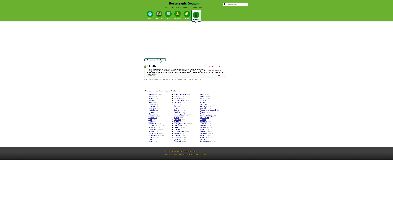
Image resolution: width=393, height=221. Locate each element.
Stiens (151, 104)
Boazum (151, 112)
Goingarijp (177, 129)
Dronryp (202, 106)
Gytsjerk (203, 102)
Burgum (202, 112)
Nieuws (168, 18)
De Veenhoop (179, 116)
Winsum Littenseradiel (208, 110)
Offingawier (178, 126)
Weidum (202, 96)
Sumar (202, 114)
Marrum (177, 122)
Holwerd (177, 139)
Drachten (177, 137)
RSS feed (182, 154)
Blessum (177, 98)
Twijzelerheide (154, 126)
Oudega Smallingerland (208, 116)
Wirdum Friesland (180, 94)
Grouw (176, 104)
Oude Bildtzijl (204, 118)
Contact (167, 154)
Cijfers (150, 18)
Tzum (151, 122)
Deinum (151, 98)
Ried (150, 120)
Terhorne (203, 120)
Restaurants (196, 19)
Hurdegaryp (204, 104)
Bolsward (177, 141)
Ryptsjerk (177, 102)
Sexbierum (203, 137)
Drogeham (177, 135)
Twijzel (176, 133)
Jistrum (177, 128)
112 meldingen (177, 18)
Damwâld (203, 128)
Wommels (203, 122)
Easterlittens (153, 110)
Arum (150, 141)
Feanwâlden (153, 118)
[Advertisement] (196, 38)
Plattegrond (159, 18)
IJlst (150, 139)
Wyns (150, 102)
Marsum (202, 98)
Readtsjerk (178, 112)
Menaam (152, 106)
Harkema (203, 139)
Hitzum (151, 131)
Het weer (187, 18)
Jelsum (151, 100)
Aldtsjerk (203, 108)
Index (166, 7)
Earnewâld (152, 108)
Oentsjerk (177, 106)
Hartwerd (203, 131)
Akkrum (176, 118)
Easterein (177, 120)
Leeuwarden (153, 94)
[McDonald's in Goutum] (219, 76)
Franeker (203, 124)
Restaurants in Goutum (155, 60)
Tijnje (150, 137)
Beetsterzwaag (205, 141)
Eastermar (152, 124)
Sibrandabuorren (154, 116)
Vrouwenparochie (180, 114)
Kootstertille (153, 133)
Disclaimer (203, 154)
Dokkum (203, 135)
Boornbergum (179, 131)
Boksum (177, 96)
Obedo (193, 151)
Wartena (203, 100)
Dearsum (177, 110)
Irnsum (176, 108)
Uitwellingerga (154, 135)
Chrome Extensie (192, 154)
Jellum (151, 96)
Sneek (202, 129)
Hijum (150, 114)
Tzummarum (153, 129)
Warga (202, 94)
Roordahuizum (179, 100)
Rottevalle (203, 133)
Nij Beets (152, 128)
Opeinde (203, 126)
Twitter (174, 154)
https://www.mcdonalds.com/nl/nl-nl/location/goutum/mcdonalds (163, 79)
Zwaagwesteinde (180, 124)
